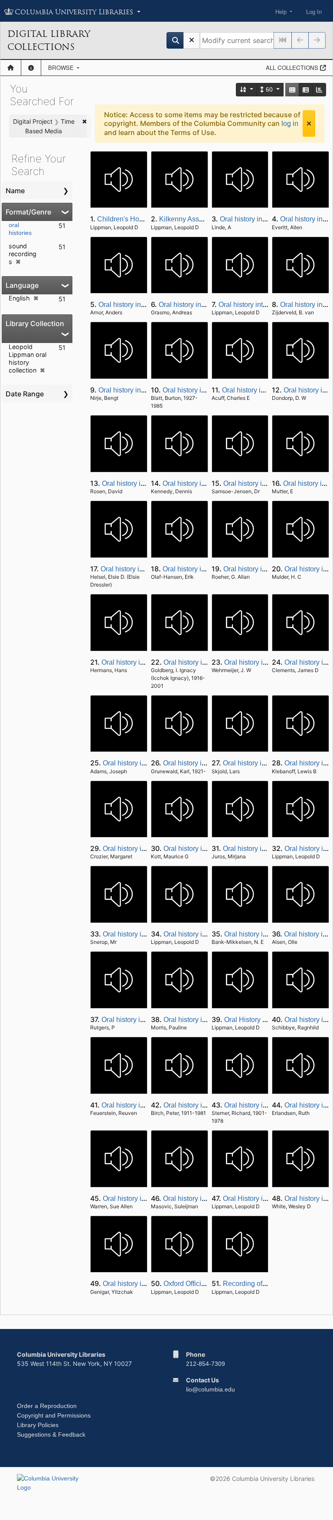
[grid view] (292, 89)
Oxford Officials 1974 (195, 1283)
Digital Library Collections (48, 40)
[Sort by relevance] (247, 89)
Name (15, 190)
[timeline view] (319, 89)
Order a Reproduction (47, 1405)
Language (22, 285)
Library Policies (38, 1424)
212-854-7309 (205, 1363)
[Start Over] (191, 40)
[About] (31, 68)
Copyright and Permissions (54, 1415)
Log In (314, 12)
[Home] (10, 68)
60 (269, 89)
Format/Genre (28, 212)
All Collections (293, 67)
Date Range (25, 393)
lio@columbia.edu (210, 1389)
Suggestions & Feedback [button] (51, 1434)
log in (289, 123)
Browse (61, 67)
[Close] (309, 123)
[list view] (306, 89)
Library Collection (35, 323)
